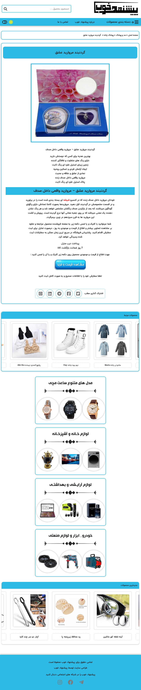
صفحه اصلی (133, 35)
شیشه (66, 200)
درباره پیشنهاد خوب (85, 22)
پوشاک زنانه (109, 35)
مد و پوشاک (121, 35)
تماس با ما (62, 22)
